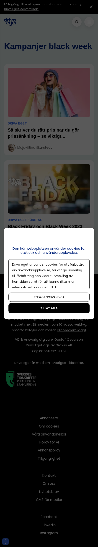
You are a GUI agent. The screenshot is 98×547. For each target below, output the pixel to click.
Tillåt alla (49, 308)
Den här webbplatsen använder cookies (46, 248)
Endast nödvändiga (49, 297)
